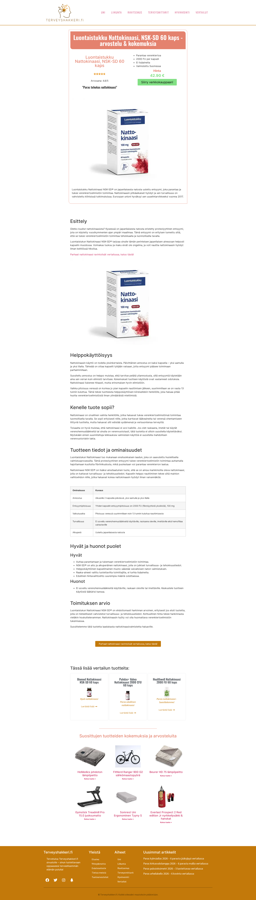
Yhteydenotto (99, 863)
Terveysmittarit (158, 12)
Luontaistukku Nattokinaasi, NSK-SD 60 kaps (99, 61)
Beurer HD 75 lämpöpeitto (166, 772)
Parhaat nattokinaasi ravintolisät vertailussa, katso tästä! (102, 254)
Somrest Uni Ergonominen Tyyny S (128, 814)
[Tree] (71, 880)
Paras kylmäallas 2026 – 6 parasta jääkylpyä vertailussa (173, 858)
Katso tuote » (90, 779)
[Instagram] (63, 880)
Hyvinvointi (182, 12)
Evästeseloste (99, 868)
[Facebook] (47, 880)
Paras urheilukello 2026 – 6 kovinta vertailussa (168, 873)
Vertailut (202, 12)
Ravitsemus (135, 12)
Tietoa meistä (99, 872)
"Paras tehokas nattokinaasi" (99, 87)
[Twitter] (55, 880)
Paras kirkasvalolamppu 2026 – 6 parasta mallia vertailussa (175, 863)
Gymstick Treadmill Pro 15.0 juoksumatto (90, 814)
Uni (103, 12)
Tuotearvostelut (100, 877)
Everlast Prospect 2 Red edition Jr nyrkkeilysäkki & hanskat (166, 815)
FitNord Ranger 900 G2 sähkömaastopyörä (128, 773)
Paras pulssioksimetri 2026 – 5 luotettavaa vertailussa (173, 868)
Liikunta (116, 12)
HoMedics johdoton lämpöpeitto (89, 773)
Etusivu (95, 859)
